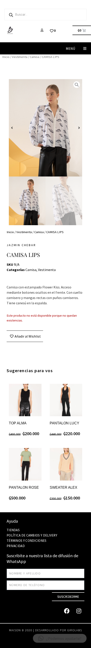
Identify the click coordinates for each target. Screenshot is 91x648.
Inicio (5, 57)
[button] (85, 48)
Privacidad (16, 546)
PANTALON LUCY (64, 423)
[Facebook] (66, 610)
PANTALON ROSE (24, 487)
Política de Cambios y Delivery (32, 535)
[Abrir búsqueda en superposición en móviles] (45, 14)
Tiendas (13, 530)
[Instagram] (78, 610)
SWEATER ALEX (63, 487)
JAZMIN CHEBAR (21, 245)
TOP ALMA (18, 423)
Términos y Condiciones (27, 540)
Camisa (34, 57)
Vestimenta (19, 57)
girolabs (74, 630)
